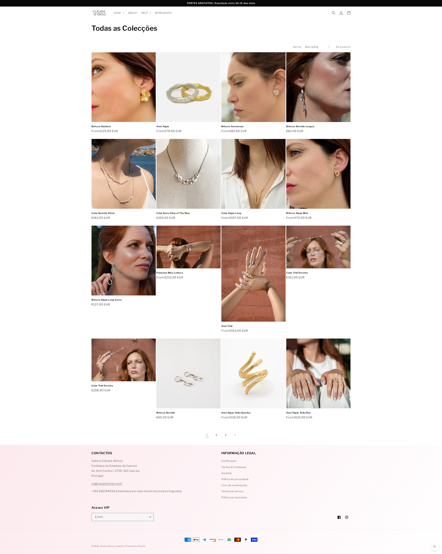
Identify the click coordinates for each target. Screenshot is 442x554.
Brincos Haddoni (101, 126)
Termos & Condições (233, 467)
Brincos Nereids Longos (300, 126)
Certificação (228, 460)
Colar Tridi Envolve (297, 272)
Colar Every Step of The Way (173, 213)
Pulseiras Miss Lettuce (169, 272)
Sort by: (297, 46)
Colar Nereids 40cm (103, 213)
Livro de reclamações (234, 485)
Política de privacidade (235, 479)
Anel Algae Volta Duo (298, 412)
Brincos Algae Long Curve (107, 299)
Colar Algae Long (231, 213)
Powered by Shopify (136, 546)
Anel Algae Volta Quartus (236, 412)
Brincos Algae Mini (297, 213)
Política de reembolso (234, 497)
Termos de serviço (232, 491)
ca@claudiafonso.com (107, 483)
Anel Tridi (227, 326)
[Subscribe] (149, 517)
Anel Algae (162, 126)
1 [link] (207, 434)
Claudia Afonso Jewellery (112, 546)
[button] (119, 13)
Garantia (226, 473)
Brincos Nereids (165, 412)
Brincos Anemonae (232, 126)
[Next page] (235, 435)
